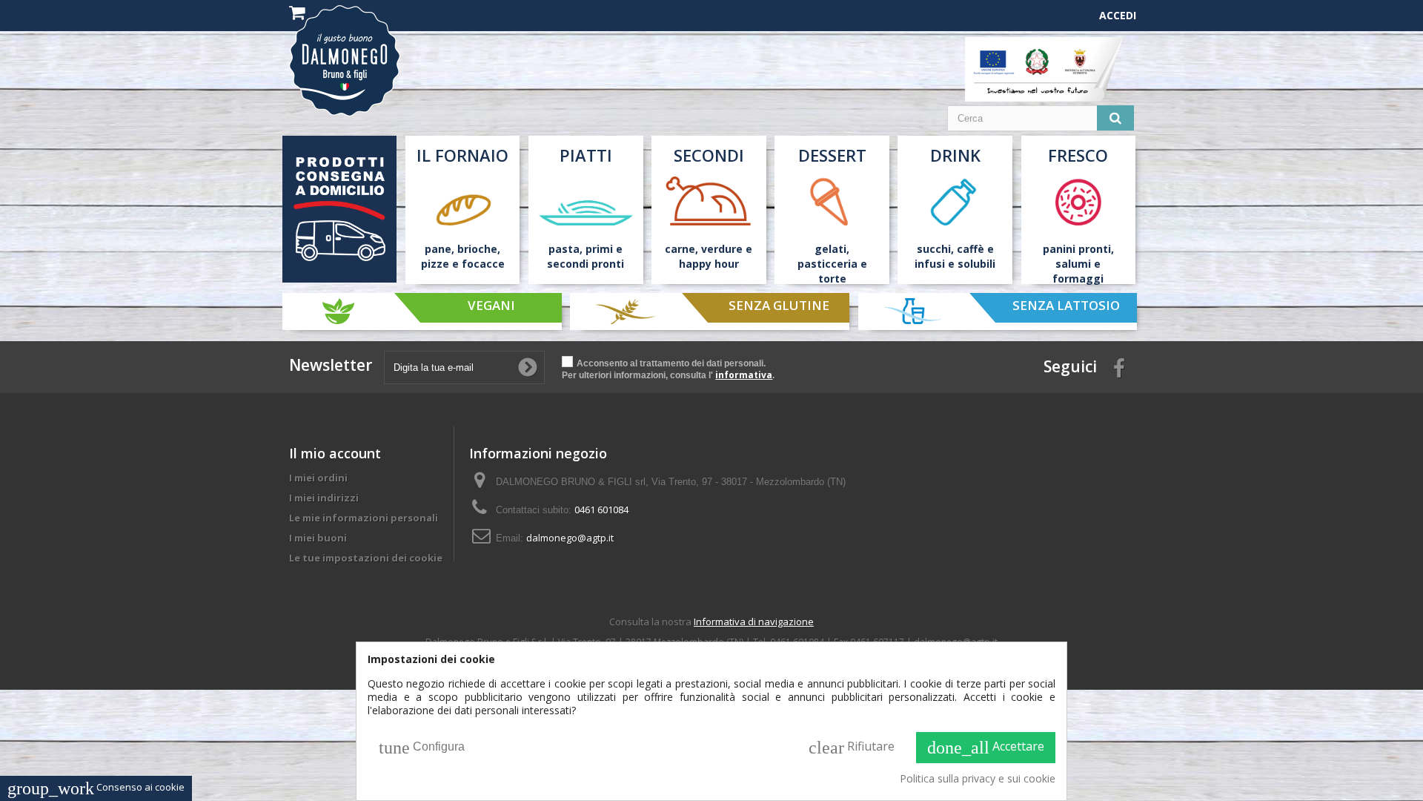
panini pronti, (1078, 249)
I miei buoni (318, 537)
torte (832, 278)
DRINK (955, 155)
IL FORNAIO (462, 155)
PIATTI (586, 155)
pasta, (565, 249)
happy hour (709, 264)
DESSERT (832, 155)
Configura (422, 747)
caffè (970, 249)
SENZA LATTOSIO (1066, 305)
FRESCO (1078, 155)
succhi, (935, 249)
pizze (435, 264)
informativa (743, 375)
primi (599, 249)
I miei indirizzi (324, 497)
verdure (722, 249)
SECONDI (709, 155)
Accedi (1117, 15)
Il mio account (335, 453)
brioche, (478, 249)
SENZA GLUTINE (778, 305)
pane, (439, 249)
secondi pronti (585, 264)
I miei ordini (318, 477)
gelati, (832, 249)
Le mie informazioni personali (363, 517)
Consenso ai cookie (96, 787)
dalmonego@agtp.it (570, 537)
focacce (483, 264)
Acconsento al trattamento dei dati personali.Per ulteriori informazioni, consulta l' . (668, 369)
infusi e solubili (955, 264)
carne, (681, 249)
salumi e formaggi (1078, 271)
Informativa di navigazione (754, 621)
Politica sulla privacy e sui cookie (977, 778)
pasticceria (827, 264)
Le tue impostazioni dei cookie (365, 557)
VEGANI (490, 305)
